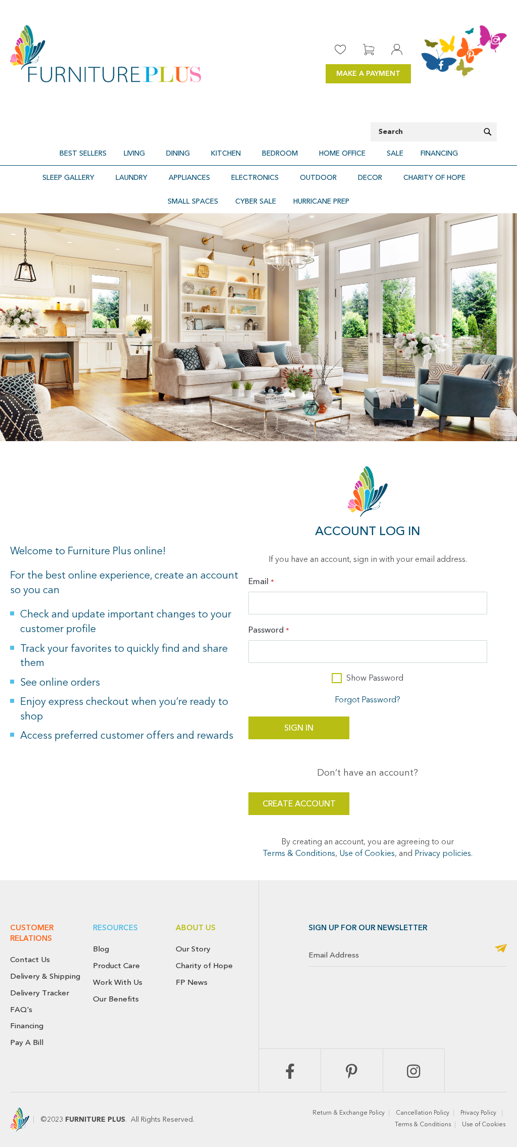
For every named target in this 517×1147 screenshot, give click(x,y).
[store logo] (105, 53)
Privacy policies (443, 854)
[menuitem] (83, 153)
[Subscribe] (501, 949)
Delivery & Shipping (45, 976)
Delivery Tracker (39, 993)
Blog (101, 949)
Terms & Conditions (299, 854)
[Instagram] (414, 1070)
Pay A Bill (26, 1042)
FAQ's (21, 1010)
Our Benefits (116, 999)
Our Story (193, 949)
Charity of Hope (204, 966)
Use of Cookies (367, 854)
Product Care (116, 966)
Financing (26, 1026)
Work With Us (117, 982)
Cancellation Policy (422, 1113)
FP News (192, 982)
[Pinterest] (352, 1070)
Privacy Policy (479, 1113)
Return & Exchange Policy (349, 1113)
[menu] (258, 153)
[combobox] (434, 131)
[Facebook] (290, 1070)
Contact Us (30, 959)
